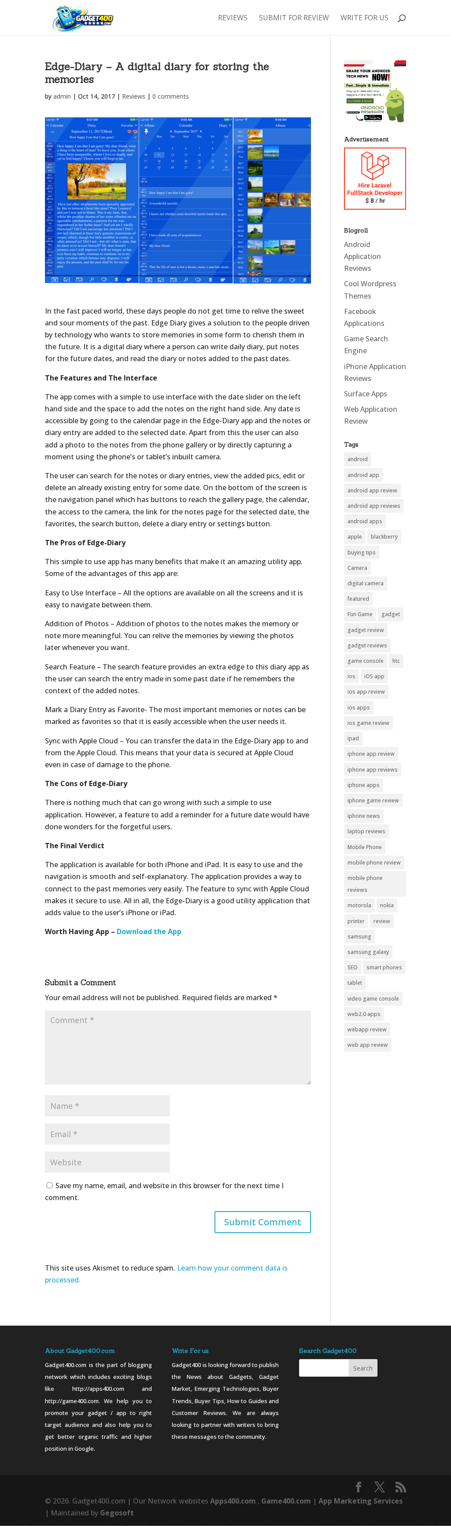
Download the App (148, 931)
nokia (387, 905)
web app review (367, 1045)
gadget (390, 614)
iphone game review (373, 800)
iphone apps (363, 785)
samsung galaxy (368, 952)
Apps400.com (233, 1501)
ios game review (368, 723)
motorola (359, 905)
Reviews (233, 18)
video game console (373, 998)
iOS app (374, 676)
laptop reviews (366, 831)
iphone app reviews (372, 769)
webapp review (367, 1029)
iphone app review (371, 753)
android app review (372, 490)
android (357, 459)
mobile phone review (374, 862)
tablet (354, 983)
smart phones (384, 967)
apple (354, 536)
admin (62, 96)
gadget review (365, 630)
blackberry (384, 536)
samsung (359, 936)
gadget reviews (367, 645)
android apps (364, 521)
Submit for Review (294, 18)
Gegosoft (117, 1513)
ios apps (358, 707)
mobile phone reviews (365, 884)
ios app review (366, 691)
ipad (353, 738)
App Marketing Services (360, 1501)
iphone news (363, 816)
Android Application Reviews (362, 256)
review (381, 921)
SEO (352, 967)
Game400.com (287, 1501)
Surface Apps (365, 394)
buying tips (361, 552)
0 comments (170, 96)
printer (356, 921)
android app (363, 475)
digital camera (365, 583)
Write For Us (364, 18)
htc (396, 661)
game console (365, 661)
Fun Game (360, 614)
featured (358, 598)
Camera (357, 568)
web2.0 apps (364, 1014)
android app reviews (373, 506)
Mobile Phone (364, 847)
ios (351, 676)
